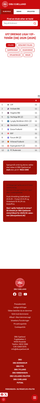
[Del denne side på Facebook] (2, 395)
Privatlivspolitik (20, 324)
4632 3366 (24, 170)
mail (8, 170)
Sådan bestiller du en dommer (20, 311)
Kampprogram (12, 50)
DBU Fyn (20, 366)
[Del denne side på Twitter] (5, 395)
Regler (27, 55)
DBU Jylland (20, 370)
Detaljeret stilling (25, 45)
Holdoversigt (27, 50)
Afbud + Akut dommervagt (20, 317)
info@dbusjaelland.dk (20, 349)
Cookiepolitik (20, 327)
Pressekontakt (20, 304)
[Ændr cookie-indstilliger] (3, 399)
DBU (20, 360)
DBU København (20, 373)
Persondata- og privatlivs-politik (20, 389)
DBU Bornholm (20, 363)
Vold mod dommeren (20, 314)
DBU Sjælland (20, 379)
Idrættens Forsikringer (20, 321)
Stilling (11, 45)
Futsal (20, 383)
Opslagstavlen (15, 55)
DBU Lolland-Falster (20, 376)
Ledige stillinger (20, 307)
